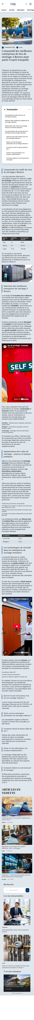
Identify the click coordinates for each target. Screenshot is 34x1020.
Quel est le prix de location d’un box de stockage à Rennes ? (17, 137)
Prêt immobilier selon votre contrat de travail (15, 931)
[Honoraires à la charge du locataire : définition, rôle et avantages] (17, 835)
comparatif (25, 93)
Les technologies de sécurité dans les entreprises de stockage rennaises (16, 132)
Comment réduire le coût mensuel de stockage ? (17, 159)
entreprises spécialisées (8, 78)
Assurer (4, 822)
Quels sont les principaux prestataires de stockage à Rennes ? (17, 143)
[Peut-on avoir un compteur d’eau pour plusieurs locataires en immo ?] (17, 948)
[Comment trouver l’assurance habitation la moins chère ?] (17, 806)
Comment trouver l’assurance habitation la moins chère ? (16, 819)
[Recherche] (26, 4)
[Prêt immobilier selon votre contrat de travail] (17, 912)
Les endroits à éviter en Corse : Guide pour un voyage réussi (15, 985)
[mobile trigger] (3, 4)
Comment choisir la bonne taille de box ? (17, 148)
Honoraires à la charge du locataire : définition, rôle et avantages (14, 847)
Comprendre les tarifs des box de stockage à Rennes (15, 116)
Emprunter (4, 927)
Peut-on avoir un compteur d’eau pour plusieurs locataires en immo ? (15, 967)
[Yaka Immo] (13, 4)
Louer (20, 47)
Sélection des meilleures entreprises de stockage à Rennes (17, 121)
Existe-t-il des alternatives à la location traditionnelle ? (15, 153)
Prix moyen (23, 238)
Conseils (4, 879)
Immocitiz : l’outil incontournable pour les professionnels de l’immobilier (16, 876)
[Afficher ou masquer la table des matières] (24, 109)
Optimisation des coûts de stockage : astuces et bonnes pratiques (16, 127)
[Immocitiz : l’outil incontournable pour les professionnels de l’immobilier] (17, 863)
